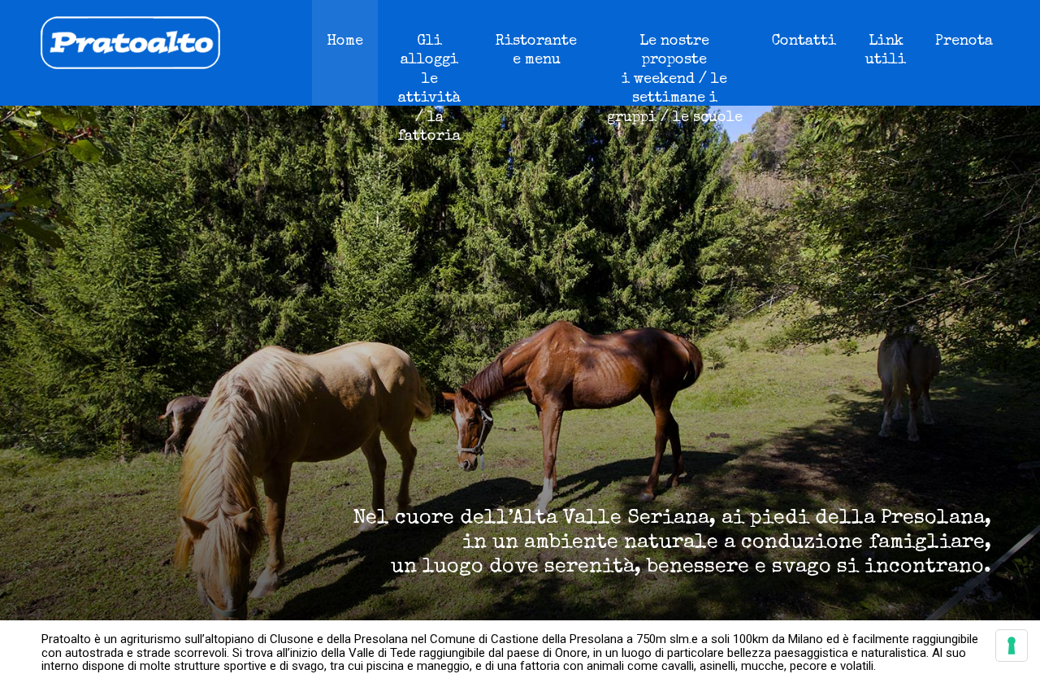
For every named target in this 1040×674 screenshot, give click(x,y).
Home (345, 41)
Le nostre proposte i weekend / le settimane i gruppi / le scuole (675, 79)
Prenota (964, 41)
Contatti (804, 41)
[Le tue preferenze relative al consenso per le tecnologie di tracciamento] (1011, 645)
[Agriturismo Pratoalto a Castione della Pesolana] (110, 65)
